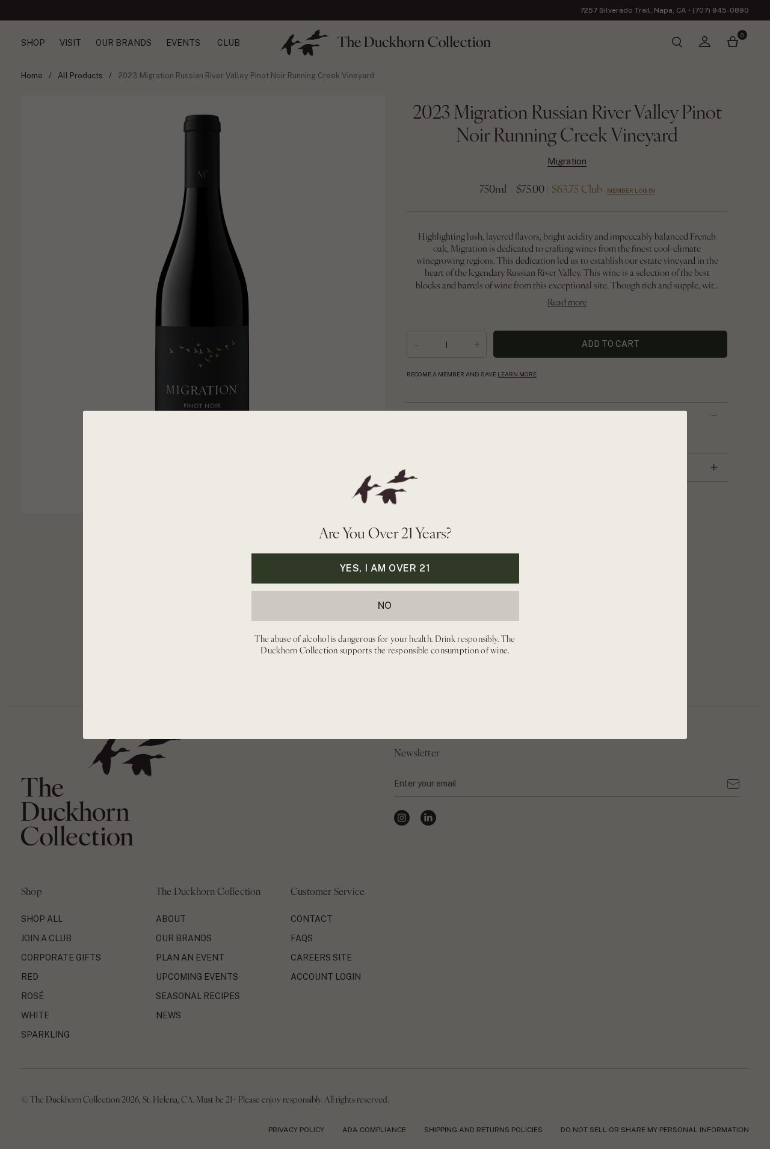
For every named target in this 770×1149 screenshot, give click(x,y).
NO (385, 605)
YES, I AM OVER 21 (385, 567)
